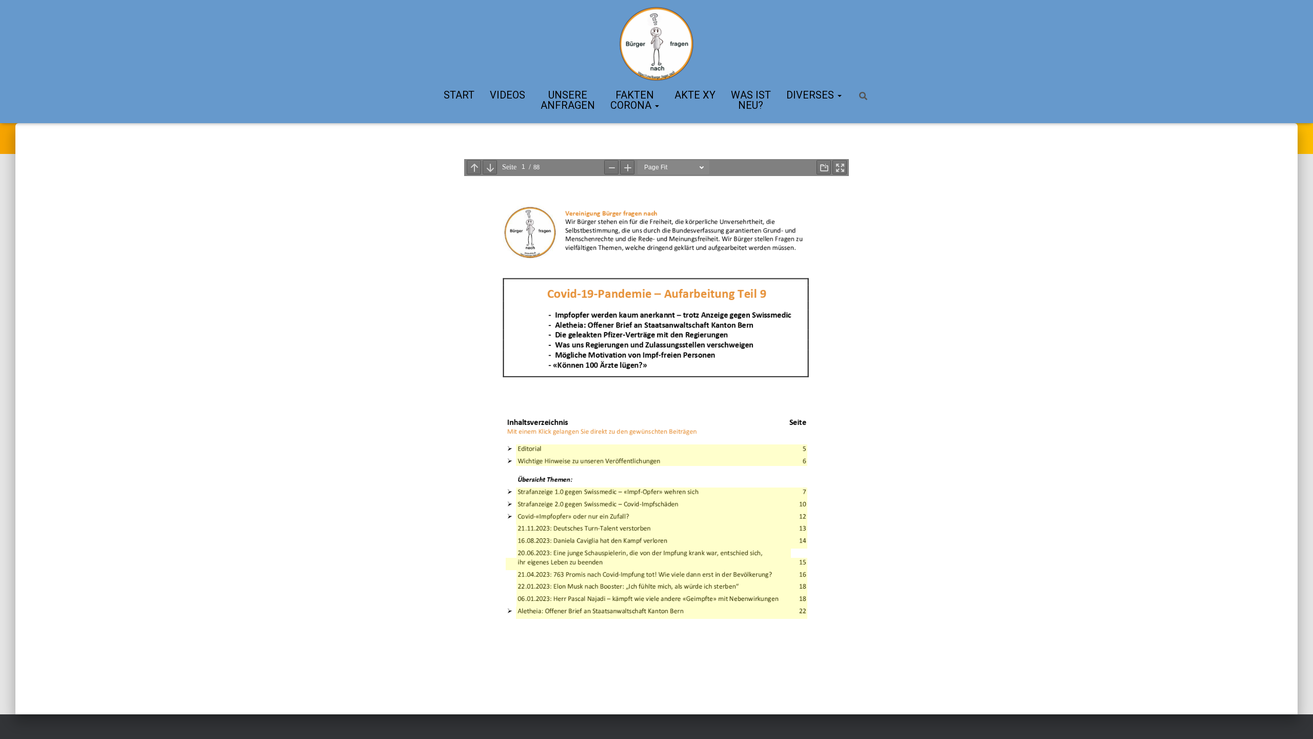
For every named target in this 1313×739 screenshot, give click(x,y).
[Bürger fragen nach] (656, 43)
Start (459, 95)
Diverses (811, 95)
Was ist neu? (751, 100)
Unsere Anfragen (568, 100)
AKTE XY (694, 95)
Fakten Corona (632, 100)
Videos (507, 95)
